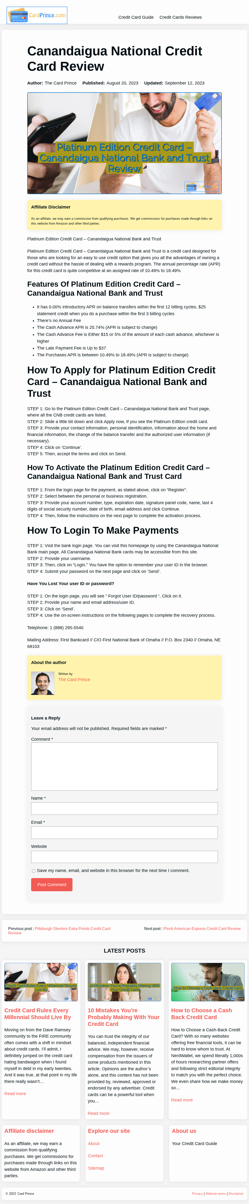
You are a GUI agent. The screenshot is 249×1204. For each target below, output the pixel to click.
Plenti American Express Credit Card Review (202, 929)
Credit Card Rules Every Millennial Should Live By (37, 1013)
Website (39, 846)
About (93, 1143)
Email (38, 822)
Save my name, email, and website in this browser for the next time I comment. (113, 870)
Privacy (197, 1193)
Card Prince (26, 1193)
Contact (95, 1155)
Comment (42, 739)
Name (38, 798)
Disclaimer (236, 1193)
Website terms (215, 1193)
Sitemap (96, 1168)
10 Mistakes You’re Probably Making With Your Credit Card (124, 1017)
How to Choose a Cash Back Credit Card (201, 1013)
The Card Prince (74, 679)
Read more (15, 1093)
